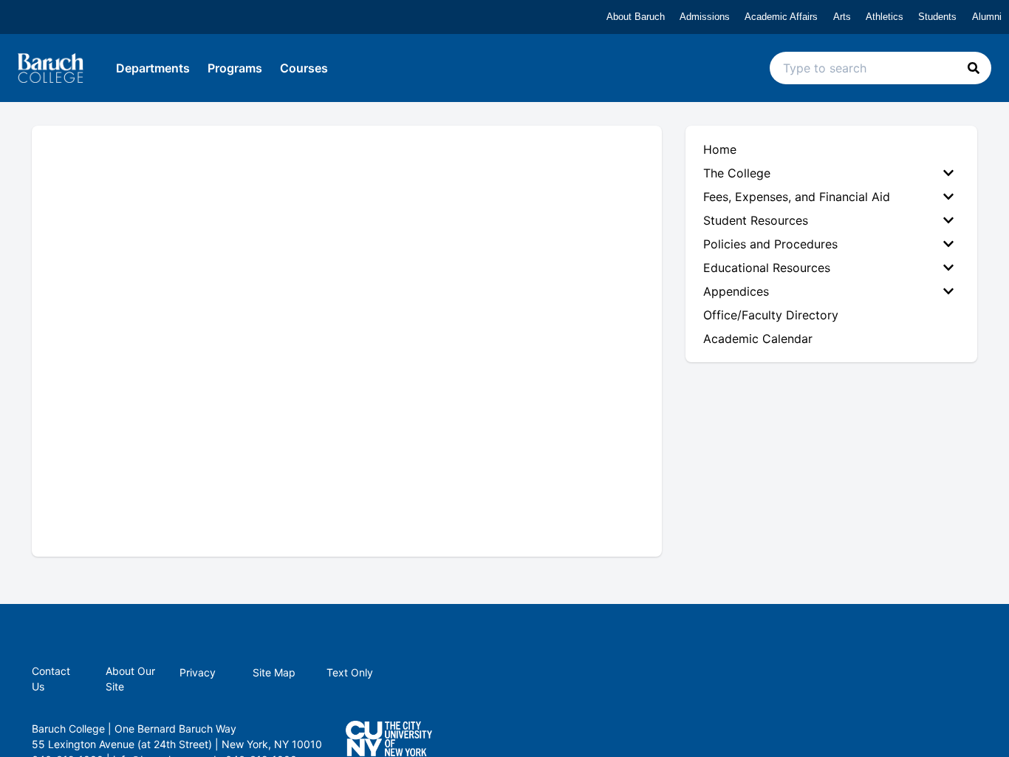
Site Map (274, 672)
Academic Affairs (781, 16)
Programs (235, 68)
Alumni (987, 16)
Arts (842, 16)
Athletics (884, 16)
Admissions (705, 16)
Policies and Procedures (770, 244)
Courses (304, 68)
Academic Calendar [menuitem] (758, 338)
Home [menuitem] (719, 149)
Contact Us (51, 679)
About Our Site (130, 679)
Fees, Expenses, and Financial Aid (796, 196)
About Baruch (635, 16)
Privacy (197, 672)
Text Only (349, 672)
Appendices (736, 291)
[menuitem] (831, 173)
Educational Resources (766, 267)
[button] (973, 68)
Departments (153, 68)
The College (736, 173)
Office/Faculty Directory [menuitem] (770, 315)
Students (937, 16)
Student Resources (755, 220)
